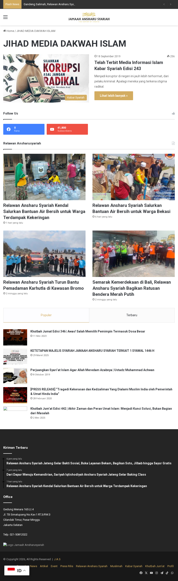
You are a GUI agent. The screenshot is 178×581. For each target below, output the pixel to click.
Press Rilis (66, 566)
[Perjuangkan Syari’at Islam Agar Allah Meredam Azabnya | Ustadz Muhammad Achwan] (15, 376)
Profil (170, 566)
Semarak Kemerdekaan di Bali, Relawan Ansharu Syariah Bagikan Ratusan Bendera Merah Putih (131, 288)
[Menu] (5, 19)
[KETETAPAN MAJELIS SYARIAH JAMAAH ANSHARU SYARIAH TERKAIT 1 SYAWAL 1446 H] (15, 357)
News (33, 566)
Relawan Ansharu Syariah (91, 566)
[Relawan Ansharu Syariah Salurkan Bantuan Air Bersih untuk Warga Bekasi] (133, 177)
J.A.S (57, 559)
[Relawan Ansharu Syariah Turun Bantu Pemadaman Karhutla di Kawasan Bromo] (44, 254)
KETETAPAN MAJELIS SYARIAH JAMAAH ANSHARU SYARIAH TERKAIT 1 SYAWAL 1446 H (92, 350)
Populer (46, 315)
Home (10, 31)
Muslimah (116, 566)
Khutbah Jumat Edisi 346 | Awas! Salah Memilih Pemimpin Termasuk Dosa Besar (87, 331)
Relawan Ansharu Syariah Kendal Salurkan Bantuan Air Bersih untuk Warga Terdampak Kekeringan (44, 211)
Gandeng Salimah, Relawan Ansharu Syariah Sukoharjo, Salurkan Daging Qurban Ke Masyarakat (83, 4)
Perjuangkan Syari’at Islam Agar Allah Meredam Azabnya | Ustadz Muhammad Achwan (92, 370)
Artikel (44, 566)
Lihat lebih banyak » (114, 95)
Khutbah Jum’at (155, 566)
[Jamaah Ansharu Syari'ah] (89, 17)
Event (54, 566)
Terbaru (131, 315)
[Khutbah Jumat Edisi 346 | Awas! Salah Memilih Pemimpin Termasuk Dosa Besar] (15, 337)
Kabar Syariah (133, 566)
